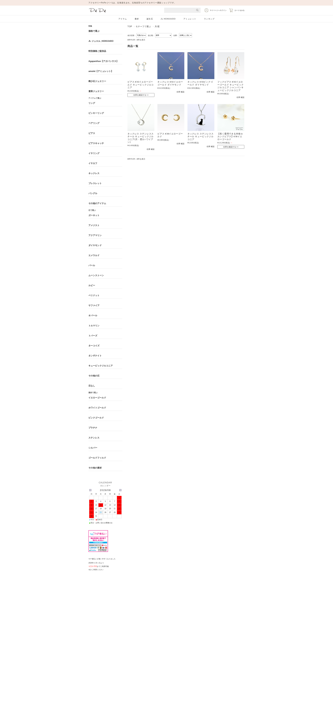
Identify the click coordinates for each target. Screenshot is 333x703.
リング (91, 103)
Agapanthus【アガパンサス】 (103, 61)
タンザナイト (95, 355)
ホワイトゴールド (97, 407)
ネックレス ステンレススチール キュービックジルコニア (200, 136)
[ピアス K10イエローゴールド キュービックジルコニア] (140, 65)
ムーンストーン (96, 275)
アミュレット (189, 19)
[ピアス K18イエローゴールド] (170, 117)
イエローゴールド (97, 397)
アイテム (122, 19)
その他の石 (94, 375)
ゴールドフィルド (97, 458)
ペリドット (94, 295)
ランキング (209, 19)
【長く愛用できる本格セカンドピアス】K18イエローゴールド (230, 136)
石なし (91, 385)
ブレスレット (95, 183)
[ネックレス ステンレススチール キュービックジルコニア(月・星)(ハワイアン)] (140, 117)
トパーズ (92, 335)
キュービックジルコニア (100, 365)
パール (91, 265)
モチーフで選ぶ (143, 26)
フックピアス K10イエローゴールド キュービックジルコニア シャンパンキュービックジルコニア (230, 85)
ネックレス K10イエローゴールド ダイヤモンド (170, 83)
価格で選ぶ (94, 31)
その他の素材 (95, 468)
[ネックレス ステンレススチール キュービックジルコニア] (200, 117)
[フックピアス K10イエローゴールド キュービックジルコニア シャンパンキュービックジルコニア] (230, 65)
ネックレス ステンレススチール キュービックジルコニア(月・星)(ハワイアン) (140, 137)
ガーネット (94, 215)
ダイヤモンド (95, 245)
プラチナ (92, 427)
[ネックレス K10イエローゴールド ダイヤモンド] (170, 65)
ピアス (91, 133)
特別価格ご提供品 (97, 51)
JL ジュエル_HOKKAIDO (100, 41)
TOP (129, 26)
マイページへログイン (218, 10)
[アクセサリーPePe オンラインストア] (97, 12)
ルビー (91, 285)
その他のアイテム (97, 203)
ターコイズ (94, 345)
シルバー (92, 448)
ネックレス (94, 173)
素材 (137, 19)
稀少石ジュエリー (97, 81)
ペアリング (94, 123)
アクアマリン (95, 235)
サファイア (94, 305)
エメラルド (94, 255)
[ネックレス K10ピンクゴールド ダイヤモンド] (200, 65)
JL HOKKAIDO (168, 19)
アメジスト (94, 225)
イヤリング (94, 153)
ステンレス (94, 437)
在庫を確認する (139, 95)
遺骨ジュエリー (96, 91)
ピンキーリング (96, 113)
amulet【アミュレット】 (100, 71)
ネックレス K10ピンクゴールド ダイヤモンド (200, 83)
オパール (92, 315)
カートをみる (239, 10)
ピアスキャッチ (96, 143)
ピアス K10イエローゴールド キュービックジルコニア (140, 84)
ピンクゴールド (96, 417)
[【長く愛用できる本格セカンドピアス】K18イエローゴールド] (230, 117)
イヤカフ (92, 163)
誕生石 (150, 19)
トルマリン (94, 325)
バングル (92, 193)
